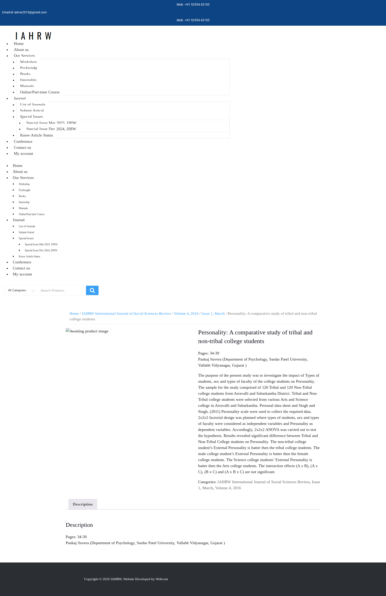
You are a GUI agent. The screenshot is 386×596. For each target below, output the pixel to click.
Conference (23, 141)
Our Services (24, 55)
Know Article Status (36, 135)
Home (19, 43)
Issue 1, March (213, 313)
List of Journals (32, 104)
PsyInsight (28, 68)
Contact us (22, 147)
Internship (28, 80)
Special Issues (31, 116)
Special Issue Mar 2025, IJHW (51, 123)
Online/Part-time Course (40, 92)
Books (25, 74)
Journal (20, 98)
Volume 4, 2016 (186, 313)
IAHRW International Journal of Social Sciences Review (126, 313)
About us (21, 49)
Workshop (28, 62)
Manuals (27, 86)
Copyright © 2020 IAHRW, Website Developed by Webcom (126, 579)
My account (23, 153)
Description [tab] (83, 504)
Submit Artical (32, 110)
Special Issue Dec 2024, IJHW (51, 129)
